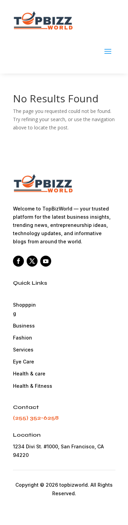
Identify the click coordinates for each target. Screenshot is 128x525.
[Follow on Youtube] (45, 261)
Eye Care (23, 361)
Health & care (29, 373)
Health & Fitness (32, 386)
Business (24, 326)
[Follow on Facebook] (18, 261)
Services (23, 350)
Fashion (22, 338)
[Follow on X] (32, 261)
